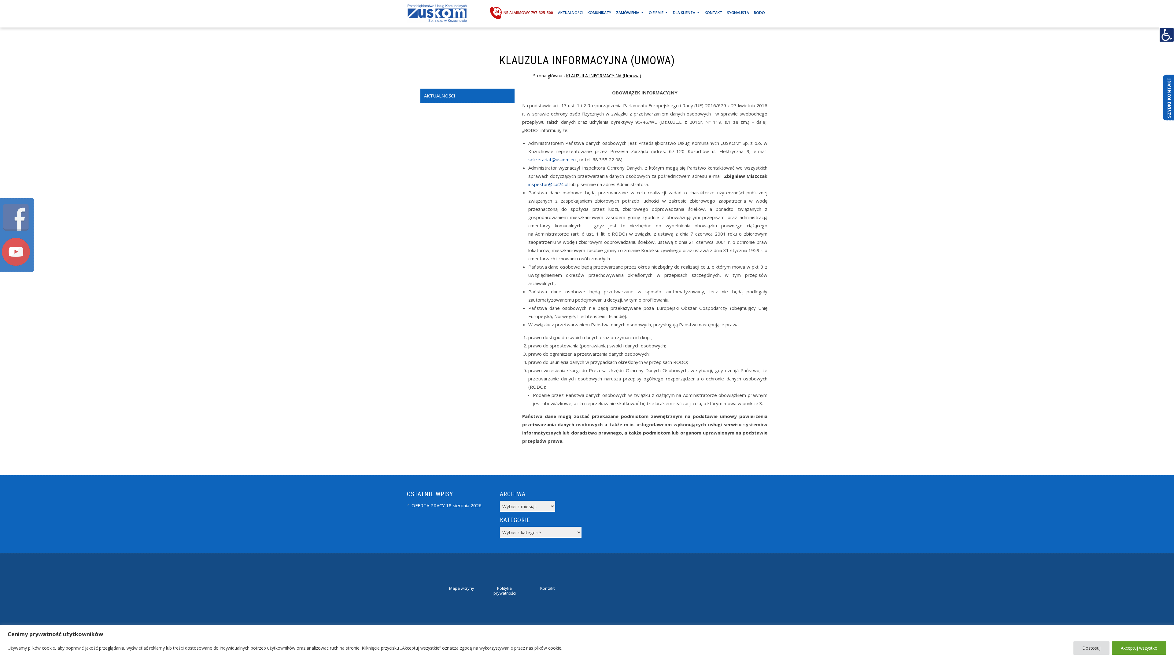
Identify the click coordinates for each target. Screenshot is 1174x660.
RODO (759, 12)
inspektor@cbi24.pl (548, 184)
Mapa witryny (461, 588)
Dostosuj (1091, 648)
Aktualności (570, 12)
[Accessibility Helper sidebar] (1166, 35)
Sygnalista (738, 12)
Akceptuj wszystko (1139, 648)
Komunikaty (599, 12)
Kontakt (713, 12)
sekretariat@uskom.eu (552, 159)
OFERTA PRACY (428, 505)
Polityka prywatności (504, 590)
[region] (587, 642)
